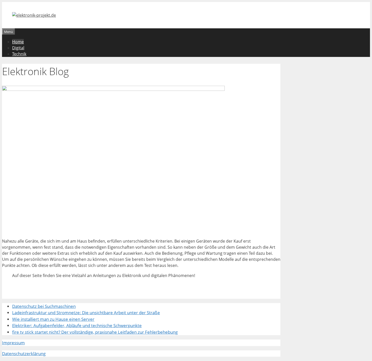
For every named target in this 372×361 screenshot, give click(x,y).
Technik (19, 54)
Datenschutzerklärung (24, 353)
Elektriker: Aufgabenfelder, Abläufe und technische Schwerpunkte (77, 325)
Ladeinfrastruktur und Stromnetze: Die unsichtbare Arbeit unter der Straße (86, 312)
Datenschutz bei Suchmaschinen (44, 306)
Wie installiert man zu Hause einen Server (53, 319)
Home (18, 42)
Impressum (13, 343)
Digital (18, 48)
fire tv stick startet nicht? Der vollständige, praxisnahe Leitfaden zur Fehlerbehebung (95, 332)
